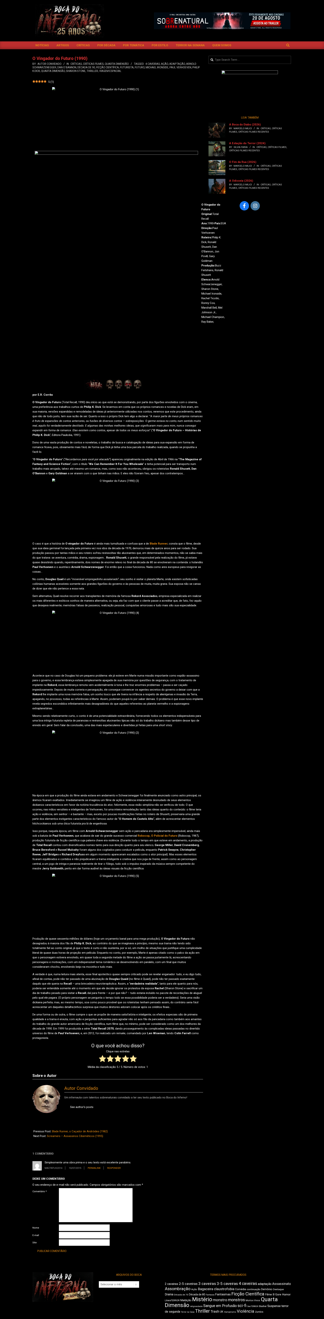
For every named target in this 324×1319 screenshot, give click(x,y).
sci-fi (242, 1305)
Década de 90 (86, 67)
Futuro (140, 67)
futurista (127, 67)
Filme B (269, 1294)
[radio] (102, 1059)
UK (221, 1311)
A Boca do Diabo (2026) (245, 124)
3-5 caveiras (227, 1283)
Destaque (278, 1289)
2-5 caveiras (188, 1284)
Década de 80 (197, 1294)
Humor (286, 1294)
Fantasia (210, 1294)
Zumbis (259, 1311)
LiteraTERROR (172, 1300)
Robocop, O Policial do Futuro (157, 835)
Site (34, 1242)
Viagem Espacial (110, 70)
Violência (245, 1311)
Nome (35, 1227)
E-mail (35, 1235)
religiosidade (196, 1306)
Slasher (263, 1306)
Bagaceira (205, 1289)
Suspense (274, 1306)
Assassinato (281, 1284)
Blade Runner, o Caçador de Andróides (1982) (80, 1131)
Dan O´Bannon (66, 67)
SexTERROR (252, 1306)
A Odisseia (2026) (241, 180)
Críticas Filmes (93, 63)
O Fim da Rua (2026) (242, 162)
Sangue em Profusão (220, 1306)
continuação (253, 1289)
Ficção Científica (107, 67)
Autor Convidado (81, 1088)
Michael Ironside (157, 67)
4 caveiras (153, 63)
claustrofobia (224, 1289)
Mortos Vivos (253, 1300)
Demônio (266, 1289)
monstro (220, 1300)
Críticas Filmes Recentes (253, 131)
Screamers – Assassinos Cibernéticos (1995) (75, 1136)
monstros (236, 1299)
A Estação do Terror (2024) (247, 143)
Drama (169, 1294)
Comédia (240, 1289)
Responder (114, 1168)
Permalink (94, 1168)
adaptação (177, 63)
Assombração (177, 1288)
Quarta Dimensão (117, 63)
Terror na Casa (187, 1312)
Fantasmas (223, 1294)
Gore (278, 1294)
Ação (164, 63)
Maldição (185, 1300)
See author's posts (81, 1107)
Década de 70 (181, 1294)
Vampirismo (230, 1312)
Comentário (39, 1191)
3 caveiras (207, 1283)
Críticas (76, 63)
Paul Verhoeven (180, 67)
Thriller (92, 70)
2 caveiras (171, 1284)
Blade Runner (159, 543)
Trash (215, 1311)
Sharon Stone (76, 70)
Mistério (202, 1299)
